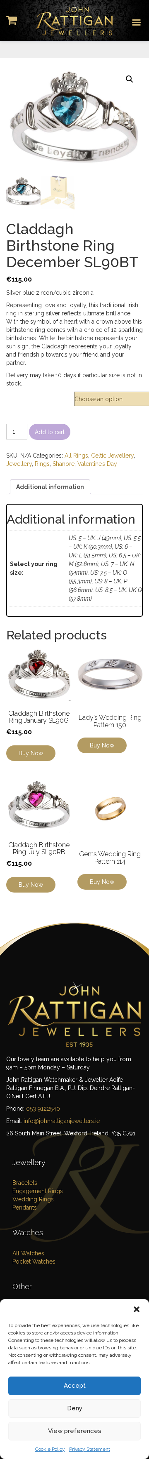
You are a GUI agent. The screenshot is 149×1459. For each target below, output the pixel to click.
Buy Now (31, 753)
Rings (42, 463)
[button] (136, 1309)
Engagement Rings (37, 1191)
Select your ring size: (40, 395)
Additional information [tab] (50, 487)
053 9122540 (43, 1108)
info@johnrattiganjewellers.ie (62, 1121)
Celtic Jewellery (112, 455)
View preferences (74, 1431)
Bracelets (24, 1182)
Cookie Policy (50, 1449)
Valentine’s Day (97, 463)
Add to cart (50, 432)
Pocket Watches (33, 1261)
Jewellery (19, 463)
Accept (75, 1385)
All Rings (76, 455)
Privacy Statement (89, 1449)
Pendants (24, 1207)
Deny (74, 1408)
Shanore (63, 463)
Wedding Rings (33, 1199)
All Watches (28, 1253)
